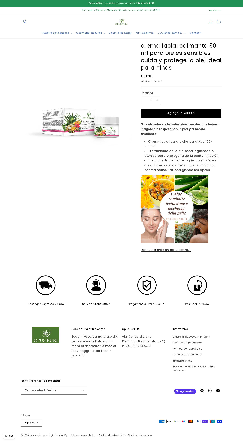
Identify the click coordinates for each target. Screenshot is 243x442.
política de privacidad (188, 342)
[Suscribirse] (83, 390)
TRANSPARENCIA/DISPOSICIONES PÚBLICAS (194, 368)
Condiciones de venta (188, 354)
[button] (25, 22)
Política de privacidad (111, 435)
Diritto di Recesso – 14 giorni (192, 336)
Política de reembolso (83, 435)
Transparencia (183, 360)
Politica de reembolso (187, 348)
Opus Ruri (35, 435)
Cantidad (147, 93)
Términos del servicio (140, 435)
